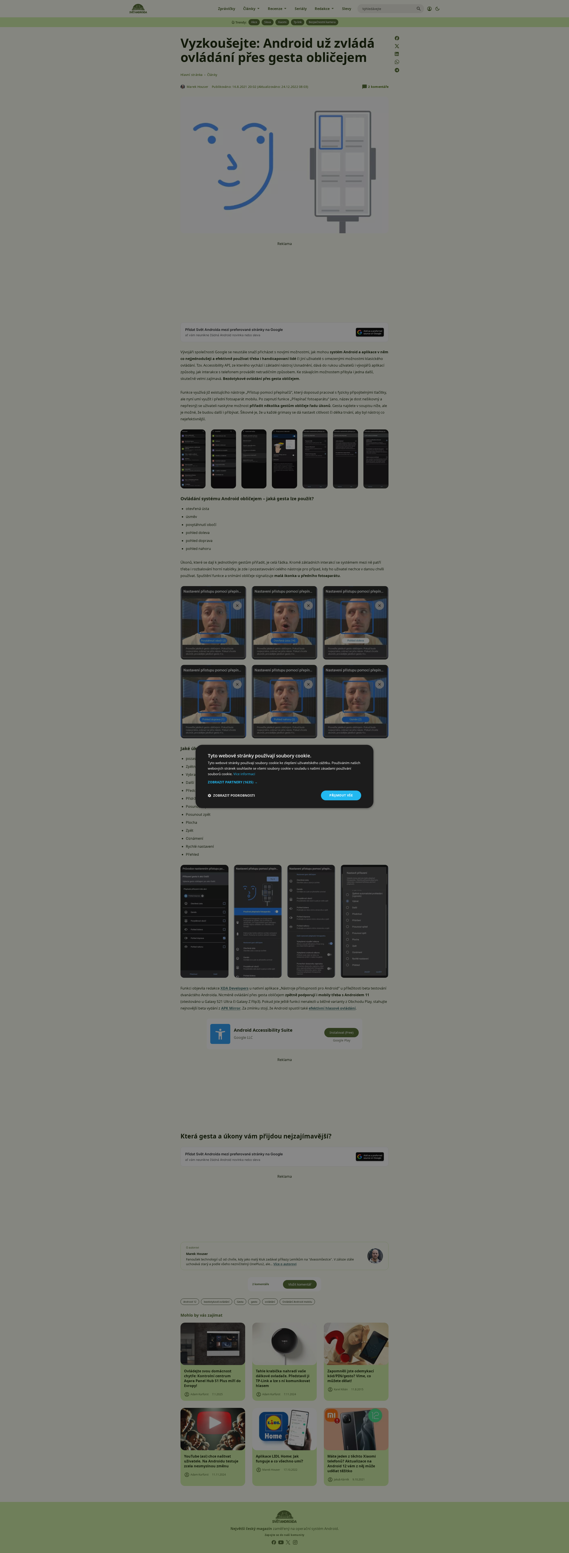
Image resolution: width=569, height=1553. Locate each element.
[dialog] (284, 776)
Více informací (244, 774)
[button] (284, 782)
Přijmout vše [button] (341, 795)
